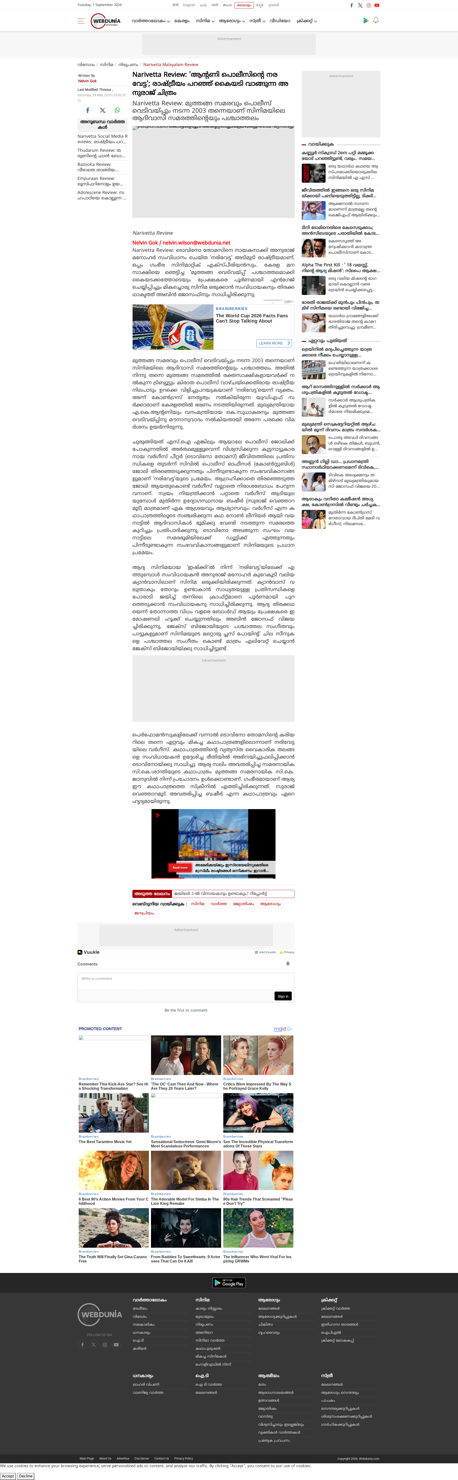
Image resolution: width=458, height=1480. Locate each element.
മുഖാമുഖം (205, 1317)
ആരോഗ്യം (230, 21)
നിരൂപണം (128, 65)
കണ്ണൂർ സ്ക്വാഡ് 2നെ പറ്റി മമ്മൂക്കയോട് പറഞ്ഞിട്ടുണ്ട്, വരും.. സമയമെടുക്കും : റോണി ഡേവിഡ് (338, 156)
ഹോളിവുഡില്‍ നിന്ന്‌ (213, 1365)
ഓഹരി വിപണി (146, 1385)
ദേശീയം (140, 1309)
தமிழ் (203, 5)
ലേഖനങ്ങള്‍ (269, 1309)
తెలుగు (227, 5)
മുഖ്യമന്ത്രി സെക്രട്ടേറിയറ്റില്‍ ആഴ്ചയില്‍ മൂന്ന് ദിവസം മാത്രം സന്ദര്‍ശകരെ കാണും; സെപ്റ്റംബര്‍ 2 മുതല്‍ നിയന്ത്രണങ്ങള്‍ (339, 427)
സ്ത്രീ (255, 21)
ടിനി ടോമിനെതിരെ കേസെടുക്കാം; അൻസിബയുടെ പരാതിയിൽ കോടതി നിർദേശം (339, 231)
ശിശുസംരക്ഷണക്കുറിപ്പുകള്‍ (346, 1416)
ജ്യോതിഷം (243, 904)
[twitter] (360, 5)
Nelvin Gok (87, 81)
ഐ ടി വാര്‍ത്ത (209, 1385)
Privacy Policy (183, 1458)
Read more (180, 867)
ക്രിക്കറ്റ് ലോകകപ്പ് (337, 1340)
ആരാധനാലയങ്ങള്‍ (276, 1393)
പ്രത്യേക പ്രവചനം (274, 1441)
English (189, 5)
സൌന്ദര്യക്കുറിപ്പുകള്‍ (340, 1409)
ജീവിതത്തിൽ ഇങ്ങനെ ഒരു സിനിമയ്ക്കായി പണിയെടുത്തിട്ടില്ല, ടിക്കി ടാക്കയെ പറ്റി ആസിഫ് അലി (338, 193)
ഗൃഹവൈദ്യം (269, 1333)
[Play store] (366, 20)
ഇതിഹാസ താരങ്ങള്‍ (339, 1325)
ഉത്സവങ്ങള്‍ (268, 1401)
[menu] (82, 21)
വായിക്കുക (321, 144)
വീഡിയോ (280, 21)
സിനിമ (203, 21)
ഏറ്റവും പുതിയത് (327, 341)
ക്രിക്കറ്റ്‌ (304, 21)
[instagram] (368, 5)
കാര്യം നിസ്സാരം (209, 1309)
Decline (25, 1476)
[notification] (375, 20)
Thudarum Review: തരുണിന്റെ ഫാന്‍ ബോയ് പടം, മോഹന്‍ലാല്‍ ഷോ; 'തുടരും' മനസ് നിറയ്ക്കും (102, 153)
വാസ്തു (265, 1416)
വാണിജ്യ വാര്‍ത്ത (148, 1393)
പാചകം (328, 1401)
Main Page (87, 1458)
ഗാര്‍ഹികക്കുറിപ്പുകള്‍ (340, 1425)
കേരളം (182, 21)
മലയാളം (244, 5)
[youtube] (376, 5)
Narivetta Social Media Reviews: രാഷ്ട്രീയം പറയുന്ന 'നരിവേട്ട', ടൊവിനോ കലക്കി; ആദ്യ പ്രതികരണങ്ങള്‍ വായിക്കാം (103, 139)
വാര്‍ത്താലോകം (149, 21)
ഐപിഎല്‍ (331, 1333)
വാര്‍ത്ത (219, 904)
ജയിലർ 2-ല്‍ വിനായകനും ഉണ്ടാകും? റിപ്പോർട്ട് (220, 894)
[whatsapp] (117, 110)
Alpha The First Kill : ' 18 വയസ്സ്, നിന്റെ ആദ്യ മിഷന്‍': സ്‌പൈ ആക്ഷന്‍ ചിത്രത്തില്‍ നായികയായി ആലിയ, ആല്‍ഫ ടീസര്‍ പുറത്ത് (341, 268)
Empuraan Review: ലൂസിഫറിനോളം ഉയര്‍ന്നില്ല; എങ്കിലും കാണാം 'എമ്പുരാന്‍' (99, 181)
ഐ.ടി (138, 1340)
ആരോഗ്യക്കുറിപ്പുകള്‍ (277, 1317)
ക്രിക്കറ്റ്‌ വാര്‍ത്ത (335, 1309)
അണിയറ (204, 1333)
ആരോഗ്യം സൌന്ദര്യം (340, 1393)
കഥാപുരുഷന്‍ (208, 1349)
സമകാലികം (144, 1325)
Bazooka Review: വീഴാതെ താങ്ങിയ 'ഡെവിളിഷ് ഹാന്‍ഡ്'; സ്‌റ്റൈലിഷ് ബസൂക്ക (100, 167)
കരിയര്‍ (139, 1349)
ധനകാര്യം (142, 1333)
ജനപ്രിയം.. (145, 913)
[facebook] (351, 5)
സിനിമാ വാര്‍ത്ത (210, 1340)
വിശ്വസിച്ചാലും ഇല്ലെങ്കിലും (281, 1425)
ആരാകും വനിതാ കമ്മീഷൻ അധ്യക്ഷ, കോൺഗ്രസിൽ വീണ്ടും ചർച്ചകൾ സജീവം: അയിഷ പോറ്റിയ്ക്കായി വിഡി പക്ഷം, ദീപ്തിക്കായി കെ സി (339, 502)
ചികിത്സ (265, 1325)
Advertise (123, 1458)
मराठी (215, 5)
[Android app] (229, 1283)
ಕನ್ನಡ (259, 5)
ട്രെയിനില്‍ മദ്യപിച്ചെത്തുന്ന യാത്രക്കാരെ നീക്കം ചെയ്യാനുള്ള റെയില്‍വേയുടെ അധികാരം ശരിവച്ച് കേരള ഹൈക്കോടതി (340, 352)
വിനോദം (86, 65)
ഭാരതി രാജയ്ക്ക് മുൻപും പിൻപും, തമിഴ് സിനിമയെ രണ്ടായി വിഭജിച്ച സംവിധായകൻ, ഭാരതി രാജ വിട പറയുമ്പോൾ (340, 305)
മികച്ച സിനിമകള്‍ (211, 1356)
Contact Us (161, 1458)
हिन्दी (175, 5)
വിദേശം (140, 1317)
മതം (262, 1385)
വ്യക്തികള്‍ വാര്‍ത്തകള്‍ (279, 1432)
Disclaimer (142, 1458)
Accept (8, 1476)
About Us (105, 1458)
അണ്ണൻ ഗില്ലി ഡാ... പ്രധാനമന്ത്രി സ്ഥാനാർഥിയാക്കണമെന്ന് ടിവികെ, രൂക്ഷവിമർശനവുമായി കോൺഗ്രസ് (339, 465)
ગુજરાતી (273, 5)
